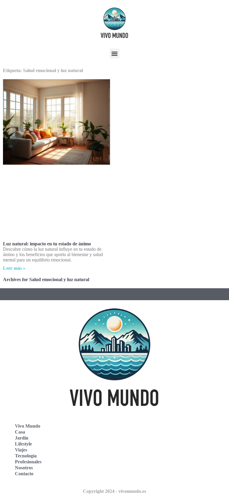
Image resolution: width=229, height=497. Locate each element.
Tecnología (26, 455)
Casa (20, 431)
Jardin (21, 437)
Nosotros (24, 467)
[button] (115, 53)
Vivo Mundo (27, 426)
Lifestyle (23, 443)
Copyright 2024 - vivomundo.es (114, 491)
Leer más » (14, 268)
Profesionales (28, 461)
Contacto (24, 473)
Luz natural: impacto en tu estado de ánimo (47, 243)
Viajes (21, 449)
